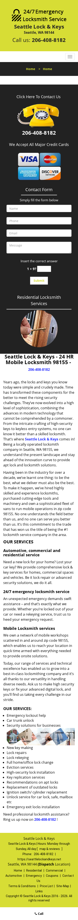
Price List (46, 886)
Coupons (52, 875)
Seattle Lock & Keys (41, 439)
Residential (34, 870)
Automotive (13, 875)
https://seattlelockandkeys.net (39, 859)
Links (39, 891)
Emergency (34, 875)
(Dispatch (46, 864)
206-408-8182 (49, 39)
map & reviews (49, 849)
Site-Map (62, 886)
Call (40, 914)
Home (30, 69)
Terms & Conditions (22, 886)
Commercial (54, 870)
